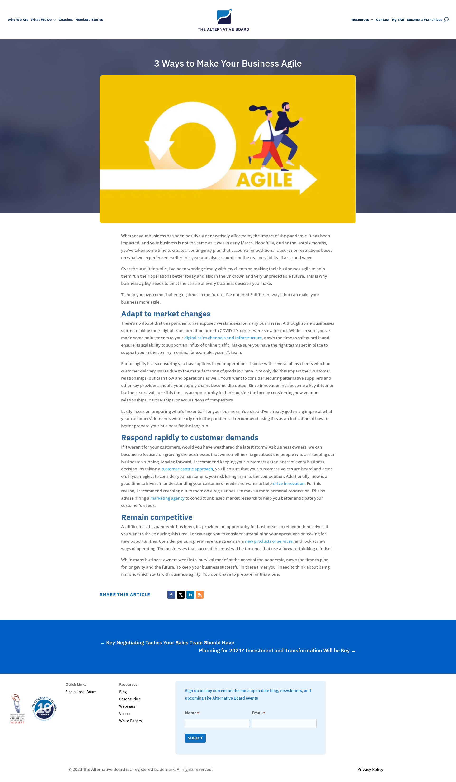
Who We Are (18, 20)
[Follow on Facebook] (171, 595)
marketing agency (167, 498)
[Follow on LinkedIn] (190, 595)
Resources (360, 20)
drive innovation (289, 483)
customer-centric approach (187, 469)
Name (192, 712)
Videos (124, 713)
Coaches (66, 20)
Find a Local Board (81, 691)
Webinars (127, 706)
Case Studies (130, 698)
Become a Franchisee (424, 20)
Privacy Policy (370, 769)
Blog (123, 691)
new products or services (269, 541)
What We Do (41, 20)
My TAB (398, 20)
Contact (383, 20)
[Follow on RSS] (200, 595)
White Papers (130, 720)
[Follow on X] (181, 595)
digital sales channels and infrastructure (223, 337)
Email (258, 712)
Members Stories (89, 20)
